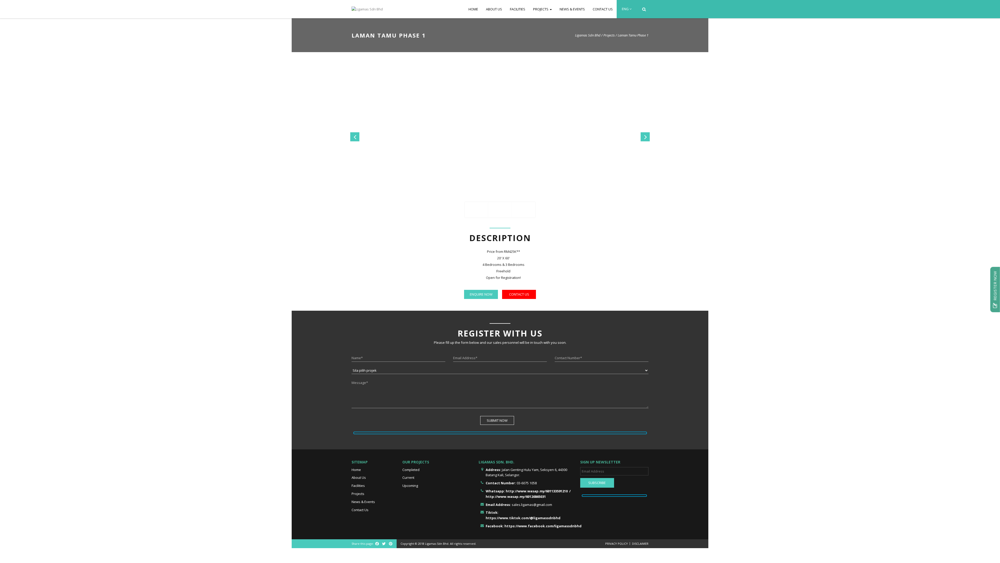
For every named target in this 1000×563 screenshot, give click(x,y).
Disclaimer (640, 544)
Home (473, 9)
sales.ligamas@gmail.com (532, 504)
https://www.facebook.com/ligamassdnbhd (543, 526)
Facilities (517, 9)
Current (408, 477)
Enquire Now (481, 294)
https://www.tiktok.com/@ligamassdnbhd (523, 518)
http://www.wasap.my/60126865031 (516, 496)
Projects (541, 9)
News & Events (572, 9)
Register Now (995, 286)
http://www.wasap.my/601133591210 (537, 491)
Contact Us (603, 9)
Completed (411, 469)
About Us (494, 9)
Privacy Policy (616, 544)
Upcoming (410, 485)
